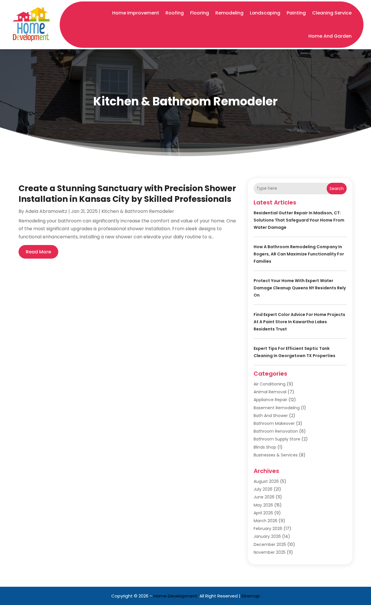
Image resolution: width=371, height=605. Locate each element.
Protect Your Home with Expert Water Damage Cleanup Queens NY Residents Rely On (300, 288)
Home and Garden (330, 36)
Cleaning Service (332, 13)
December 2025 (270, 544)
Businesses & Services (276, 455)
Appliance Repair (270, 400)
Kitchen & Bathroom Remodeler (137, 211)
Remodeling (229, 13)
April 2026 (263, 513)
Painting (296, 13)
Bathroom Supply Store (277, 439)
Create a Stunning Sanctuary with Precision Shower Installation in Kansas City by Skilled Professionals (127, 193)
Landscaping (265, 13)
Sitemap (250, 596)
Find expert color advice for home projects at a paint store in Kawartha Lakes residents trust (299, 322)
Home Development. (176, 596)
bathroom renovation (276, 431)
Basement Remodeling (277, 408)
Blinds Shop (265, 447)
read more (38, 251)
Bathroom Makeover (274, 423)
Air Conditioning (269, 384)
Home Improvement (135, 13)
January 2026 (267, 536)
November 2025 (269, 552)
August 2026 (266, 481)
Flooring (199, 13)
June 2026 (264, 497)
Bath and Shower (271, 415)
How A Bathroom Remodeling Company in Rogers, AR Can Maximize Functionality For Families (299, 254)
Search (337, 188)
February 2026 (268, 528)
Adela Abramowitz (46, 211)
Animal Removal (270, 392)
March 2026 (265, 521)
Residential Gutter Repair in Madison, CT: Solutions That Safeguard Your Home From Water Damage (299, 220)
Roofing (175, 13)
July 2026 (263, 489)
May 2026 (263, 505)
